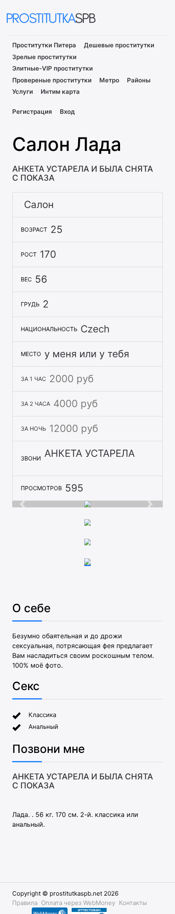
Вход (67, 111)
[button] (23, 504)
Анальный (43, 726)
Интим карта (60, 91)
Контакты (133, 903)
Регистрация (32, 111)
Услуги (22, 91)
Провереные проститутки (52, 80)
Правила (24, 903)
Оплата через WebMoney (78, 903)
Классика (42, 715)
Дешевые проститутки (119, 45)
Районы (139, 80)
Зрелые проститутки (44, 57)
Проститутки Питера (44, 45)
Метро (109, 80)
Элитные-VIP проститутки (52, 68)
